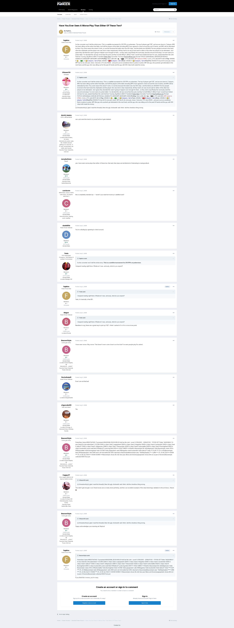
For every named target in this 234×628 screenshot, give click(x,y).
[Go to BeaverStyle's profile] (66, 350)
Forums (59, 14)
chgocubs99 (66, 405)
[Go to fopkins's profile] (61, 32)
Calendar (68, 14)
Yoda (66, 253)
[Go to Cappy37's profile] (66, 486)
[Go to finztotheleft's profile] (66, 386)
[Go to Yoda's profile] (66, 266)
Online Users (83, 14)
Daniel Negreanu (73, 9)
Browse (83, 9)
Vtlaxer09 (66, 72)
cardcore (66, 191)
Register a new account (89, 603)
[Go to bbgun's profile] (66, 322)
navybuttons (66, 159)
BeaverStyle (66, 340)
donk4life (66, 226)
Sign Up (173, 3)
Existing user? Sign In (159, 3)
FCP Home (62, 9)
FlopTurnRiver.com (129, 56)
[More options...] (173, 40)
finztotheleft (66, 377)
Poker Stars (107, 56)
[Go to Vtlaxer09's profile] (66, 81)
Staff (75, 14)
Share (158, 32)
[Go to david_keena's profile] (66, 124)
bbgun (66, 313)
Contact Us (117, 625)
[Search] (175, 9)
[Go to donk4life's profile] (66, 235)
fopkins (68, 31)
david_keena (66, 115)
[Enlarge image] (118, 58)
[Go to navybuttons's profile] (66, 168)
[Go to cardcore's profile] (66, 203)
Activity (91, 9)
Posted (81, 40)
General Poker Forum (79, 33)
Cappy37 (66, 475)
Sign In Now (144, 603)
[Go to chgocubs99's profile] (66, 414)
